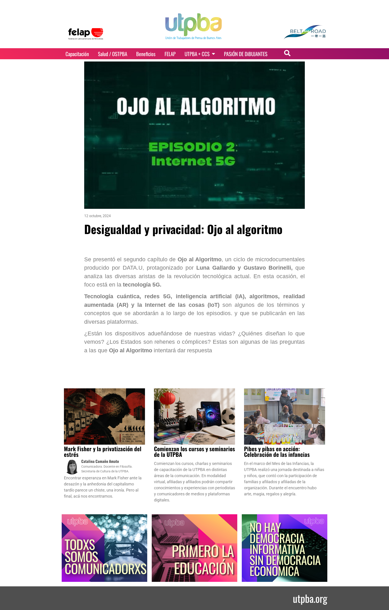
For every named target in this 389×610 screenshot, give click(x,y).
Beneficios (146, 54)
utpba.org (310, 598)
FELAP (170, 54)
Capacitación (77, 54)
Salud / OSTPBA (112, 54)
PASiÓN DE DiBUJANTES (245, 54)
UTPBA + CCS (197, 54)
